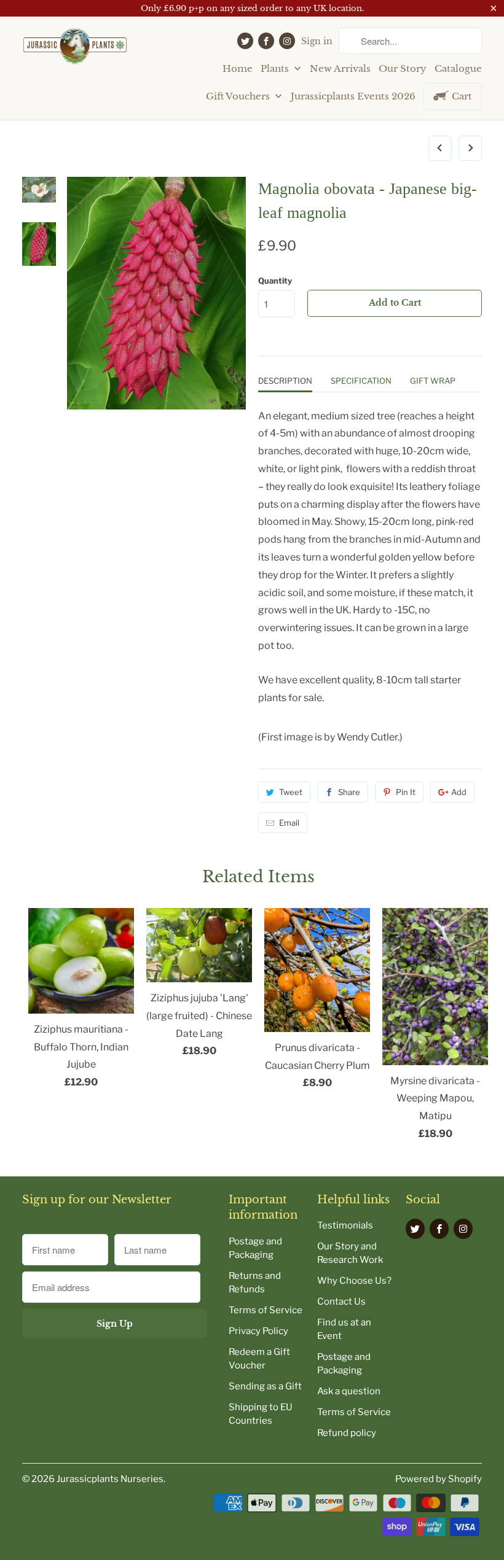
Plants (276, 68)
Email (289, 823)
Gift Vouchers (239, 96)
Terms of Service (265, 1310)
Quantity (275, 280)
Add (459, 792)
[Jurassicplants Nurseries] (75, 51)
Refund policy (346, 1432)
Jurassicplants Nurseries (110, 1478)
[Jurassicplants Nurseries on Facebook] (266, 41)
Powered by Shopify (438, 1478)
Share (349, 792)
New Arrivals (340, 68)
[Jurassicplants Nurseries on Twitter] (245, 41)
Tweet (290, 792)
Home (237, 68)
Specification (361, 381)
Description (285, 381)
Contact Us (341, 1301)
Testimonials (345, 1225)
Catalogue (458, 68)
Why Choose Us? (354, 1280)
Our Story (403, 68)
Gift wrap (432, 381)
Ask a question (348, 1391)
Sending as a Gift (265, 1386)
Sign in (317, 41)
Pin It (405, 792)
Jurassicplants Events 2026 (353, 96)
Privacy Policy (258, 1331)
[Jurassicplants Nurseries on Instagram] (287, 41)
